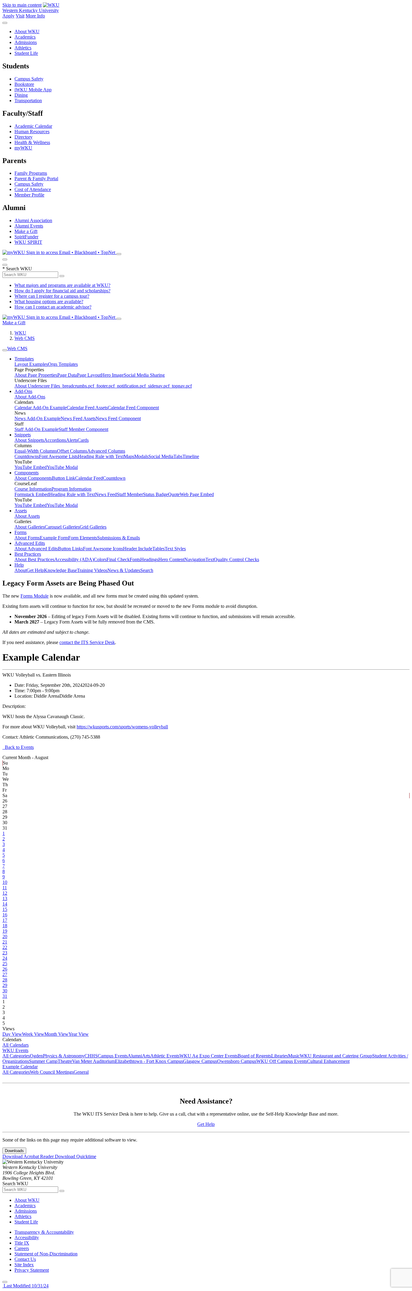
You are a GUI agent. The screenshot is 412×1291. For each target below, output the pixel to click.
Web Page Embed (197, 494)
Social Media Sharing (144, 375)
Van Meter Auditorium (93, 1061)
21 (4, 941)
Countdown (114, 478)
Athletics (22, 47)
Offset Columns (72, 451)
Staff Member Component (83, 429)
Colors (100, 559)
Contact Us (25, 1259)
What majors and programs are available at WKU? (62, 285)
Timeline (190, 456)
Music (294, 1055)
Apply (8, 15)
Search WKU (17, 268)
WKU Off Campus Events (281, 1061)
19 (4, 931)
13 (4, 898)
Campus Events (113, 1055)
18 (4, 925)
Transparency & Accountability (44, 1232)
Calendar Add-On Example (40, 407)
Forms (20, 532)
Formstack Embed (31, 494)
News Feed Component (118, 418)
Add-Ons (23, 391)
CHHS (91, 1055)
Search (146, 570)
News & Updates (123, 570)
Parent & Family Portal (36, 178)
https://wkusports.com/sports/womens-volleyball (122, 726)
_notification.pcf (130, 385)
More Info (35, 15)
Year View (78, 1034)
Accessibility (26, 1237)
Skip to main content (22, 5)
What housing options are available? (48, 301)
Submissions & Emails (118, 537)
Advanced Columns (106, 451)
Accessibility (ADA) (74, 559)
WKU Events (15, 1050)
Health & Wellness (32, 142)
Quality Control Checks (236, 559)
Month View (56, 1034)
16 (4, 914)
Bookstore (24, 84)
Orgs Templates (63, 364)
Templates (24, 358)
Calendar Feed (89, 478)
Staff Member (130, 494)
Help (19, 564)
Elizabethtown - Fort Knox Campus (149, 1061)
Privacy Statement (31, 1270)
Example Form (54, 537)
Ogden (36, 1055)
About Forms (27, 537)
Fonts (135, 559)
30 (4, 990)
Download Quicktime (75, 1156)
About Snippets (29, 440)
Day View (12, 1034)
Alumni (135, 1055)
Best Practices (27, 554)
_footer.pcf (104, 385)
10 (4, 882)
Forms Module (35, 595)
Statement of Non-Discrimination (46, 1253)
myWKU (23, 147)
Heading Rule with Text (101, 456)
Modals (141, 456)
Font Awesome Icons (103, 548)
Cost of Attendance (32, 189)
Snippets (22, 434)
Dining (21, 95)
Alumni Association (33, 220)
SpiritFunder (26, 236)
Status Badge (155, 494)
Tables (158, 548)
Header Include (137, 548)
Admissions (25, 42)
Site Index (24, 1264)
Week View (33, 1034)
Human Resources (31, 131)
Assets (20, 510)
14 (4, 903)
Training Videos (92, 570)
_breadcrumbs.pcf (77, 385)
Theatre (65, 1061)
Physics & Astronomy (63, 1055)
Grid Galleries (93, 526)
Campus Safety (28, 78)
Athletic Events (164, 1055)
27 (4, 974)
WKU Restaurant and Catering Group (336, 1055)
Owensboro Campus (236, 1061)
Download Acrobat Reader (28, 1156)
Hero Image (112, 375)
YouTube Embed (30, 467)
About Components (33, 478)
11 (4, 887)
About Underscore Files (37, 385)
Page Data (67, 375)
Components (26, 472)
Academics (25, 36)
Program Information (71, 489)
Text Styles (175, 548)
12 (4, 893)
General (81, 1072)
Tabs (177, 456)
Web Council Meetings (52, 1072)
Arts (146, 1055)
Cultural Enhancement (328, 1061)
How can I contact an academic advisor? (52, 306)
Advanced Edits (29, 543)
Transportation (28, 100)
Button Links (70, 548)
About (20, 570)
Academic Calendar (33, 126)
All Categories (16, 1055)
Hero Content (171, 559)
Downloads (14, 1150)
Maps (129, 456)
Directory (23, 137)
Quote (174, 494)
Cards (83, 440)
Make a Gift (25, 231)
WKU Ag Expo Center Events (208, 1055)
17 (4, 920)
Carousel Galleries (62, 526)
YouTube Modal (62, 467)
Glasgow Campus (200, 1061)
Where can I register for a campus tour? (51, 296)
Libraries (279, 1055)
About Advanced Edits (36, 548)
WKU (20, 332)
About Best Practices (34, 559)
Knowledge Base (60, 570)
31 (4, 996)
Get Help (35, 570)
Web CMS (24, 338)
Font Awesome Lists (58, 456)
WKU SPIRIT (28, 242)
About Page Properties (35, 375)
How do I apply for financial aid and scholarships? (62, 290)
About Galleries (29, 526)
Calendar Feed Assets (87, 407)
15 (4, 909)
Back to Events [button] (18, 747)
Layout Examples (31, 364)
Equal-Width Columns (35, 451)
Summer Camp (43, 1061)
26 (4, 969)
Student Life (26, 53)
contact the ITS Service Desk (87, 642)
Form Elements (82, 537)
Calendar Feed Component (133, 407)
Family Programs (30, 173)
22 (4, 947)
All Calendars (15, 1045)
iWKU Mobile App (33, 89)
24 (4, 958)
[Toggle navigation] (4, 350)
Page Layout (89, 375)
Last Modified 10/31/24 (25, 1285)
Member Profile (29, 194)
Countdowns (26, 456)
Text (209, 559)
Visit (20, 15)
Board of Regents (254, 1055)
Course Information (33, 489)
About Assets (27, 516)
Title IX (21, 1242)
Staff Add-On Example (36, 429)
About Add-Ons (29, 396)
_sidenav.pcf (158, 385)
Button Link (63, 478)
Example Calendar (20, 1066)
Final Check (118, 559)
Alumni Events (28, 225)
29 (4, 985)
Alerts (72, 440)
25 (4, 963)
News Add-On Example (37, 418)
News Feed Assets (78, 418)
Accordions (55, 440)
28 (4, 979)
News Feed (106, 494)
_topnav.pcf (181, 385)
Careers (21, 1248)
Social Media (160, 456)
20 (4, 936)
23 (4, 952)
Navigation (194, 559)
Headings (149, 559)
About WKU (27, 31)
